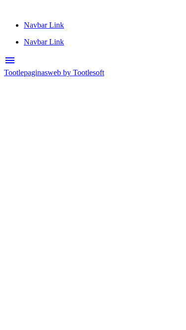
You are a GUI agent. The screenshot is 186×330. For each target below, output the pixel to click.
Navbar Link (44, 25)
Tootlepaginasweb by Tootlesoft (54, 72)
